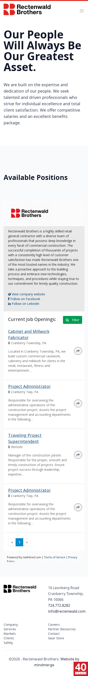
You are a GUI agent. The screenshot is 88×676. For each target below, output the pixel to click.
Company (11, 624)
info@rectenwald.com (67, 611)
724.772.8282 (59, 605)
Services (10, 629)
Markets (10, 633)
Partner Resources (62, 629)
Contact (54, 633)
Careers (54, 624)
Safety (8, 642)
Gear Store (56, 638)
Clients (9, 638)
